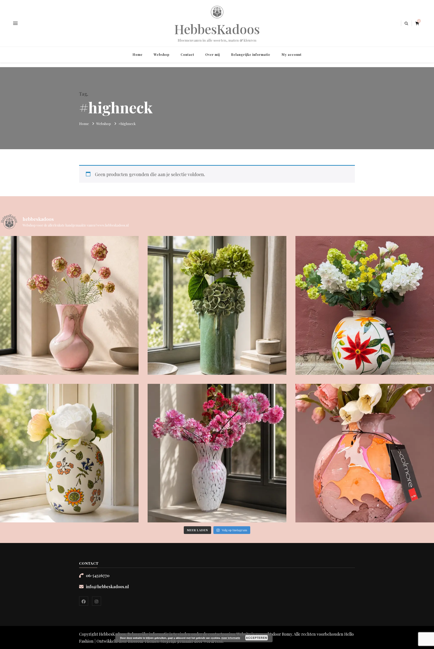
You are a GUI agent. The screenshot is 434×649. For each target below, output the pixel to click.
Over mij (212, 54)
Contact (187, 54)
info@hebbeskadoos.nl (107, 586)
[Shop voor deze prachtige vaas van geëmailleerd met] (364, 305)
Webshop (162, 54)
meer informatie (230, 638)
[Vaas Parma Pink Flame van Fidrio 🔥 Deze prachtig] (69, 305)
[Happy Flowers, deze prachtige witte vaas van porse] (69, 453)
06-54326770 (97, 575)
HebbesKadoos (217, 28)
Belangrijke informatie (250, 54)
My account (291, 54)
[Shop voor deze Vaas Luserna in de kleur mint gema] (217, 305)
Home (137, 54)
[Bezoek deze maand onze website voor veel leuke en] (217, 453)
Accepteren (256, 638)
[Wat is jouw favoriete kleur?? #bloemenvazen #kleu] (364, 453)
